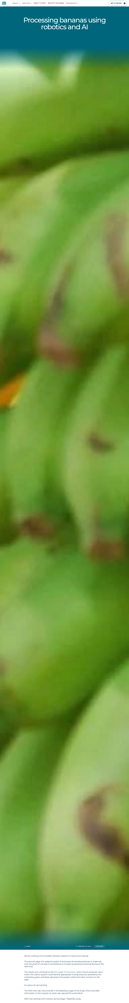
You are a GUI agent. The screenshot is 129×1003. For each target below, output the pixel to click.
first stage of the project (65, 972)
